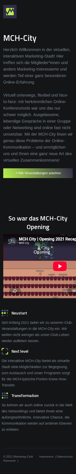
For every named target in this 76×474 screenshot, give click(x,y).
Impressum (46, 456)
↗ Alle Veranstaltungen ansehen (38, 173)
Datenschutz (65, 456)
